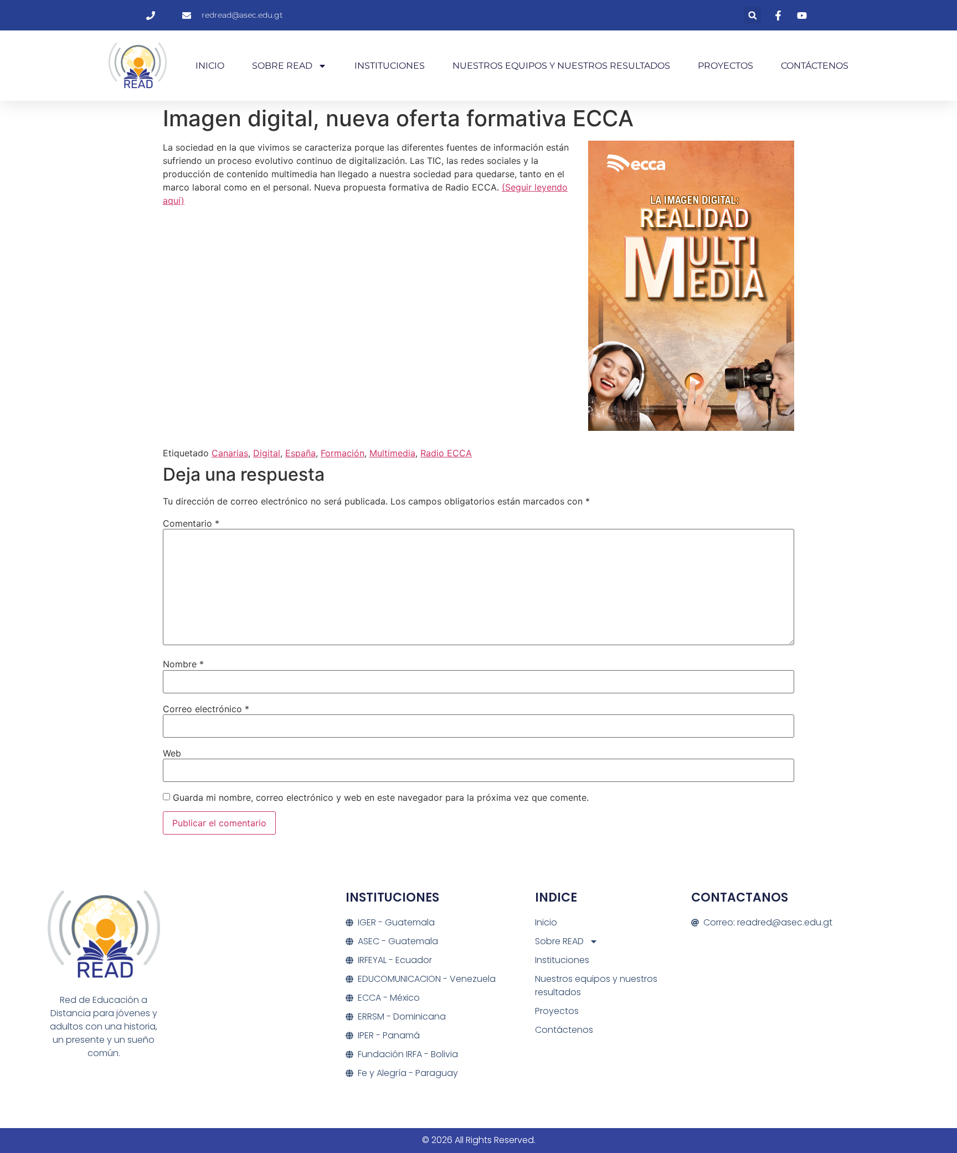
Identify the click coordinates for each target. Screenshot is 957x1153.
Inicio (209, 65)
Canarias (230, 453)
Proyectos (725, 65)
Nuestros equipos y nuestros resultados (561, 65)
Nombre (183, 664)
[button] (752, 15)
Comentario (191, 523)
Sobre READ (282, 65)
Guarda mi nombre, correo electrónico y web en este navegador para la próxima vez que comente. (381, 797)
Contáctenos (814, 65)
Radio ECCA (446, 453)
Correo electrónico (206, 708)
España (300, 453)
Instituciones (389, 65)
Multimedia (392, 453)
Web (172, 753)
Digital (266, 453)
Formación (342, 453)
